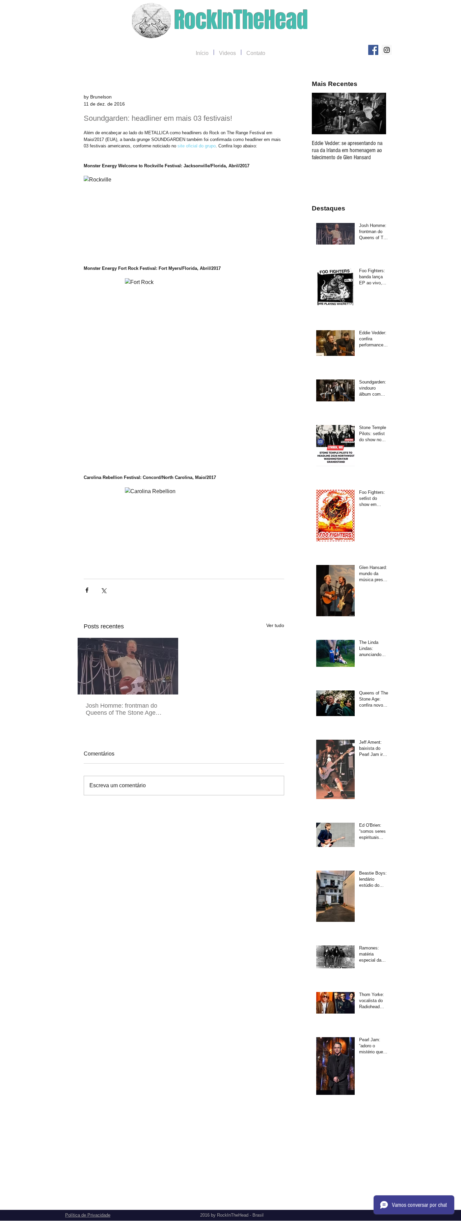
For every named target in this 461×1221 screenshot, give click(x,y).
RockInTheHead (241, 20)
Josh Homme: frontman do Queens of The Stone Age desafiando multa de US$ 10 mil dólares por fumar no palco (126, 709)
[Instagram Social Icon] (387, 50)
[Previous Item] (323, 113)
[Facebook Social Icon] (373, 50)
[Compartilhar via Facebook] (87, 590)
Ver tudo (275, 625)
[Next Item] (375, 113)
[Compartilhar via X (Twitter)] (103, 590)
